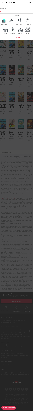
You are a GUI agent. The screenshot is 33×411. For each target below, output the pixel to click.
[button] (2, 2)
